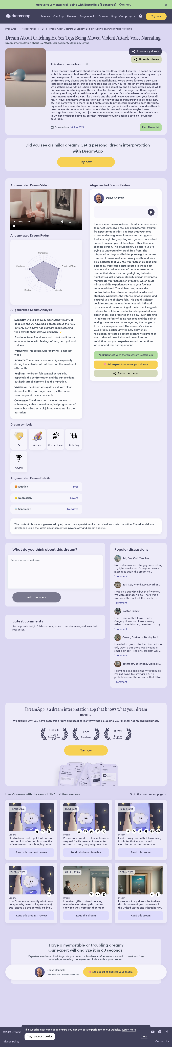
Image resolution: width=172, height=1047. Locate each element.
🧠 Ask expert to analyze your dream (125, 364)
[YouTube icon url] (152, 1031)
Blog (114, 16)
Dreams (103, 16)
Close (144, 1036)
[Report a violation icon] (86, 64)
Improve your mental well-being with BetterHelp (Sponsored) (75, 5)
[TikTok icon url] (166, 1031)
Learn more (129, 1029)
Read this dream (140, 852)
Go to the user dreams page (146, 794)
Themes (71, 16)
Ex (43, 28)
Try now (156, 16)
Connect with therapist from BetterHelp (129, 355)
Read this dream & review (31, 852)
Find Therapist (150, 127)
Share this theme (149, 59)
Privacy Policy (11, 1041)
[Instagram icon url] (159, 1031)
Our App (58, 16)
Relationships (29, 28)
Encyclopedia (87, 16)
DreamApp (11, 28)
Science (45, 16)
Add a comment (36, 597)
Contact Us (162, 1041)
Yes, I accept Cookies (39, 1036)
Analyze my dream (148, 51)
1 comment (120, 576)
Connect (125, 4)
